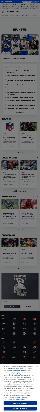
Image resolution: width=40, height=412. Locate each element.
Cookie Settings (20, 399)
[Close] (37, 367)
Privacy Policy (17, 374)
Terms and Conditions (16, 370)
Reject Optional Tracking (20, 403)
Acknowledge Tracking (20, 408)
